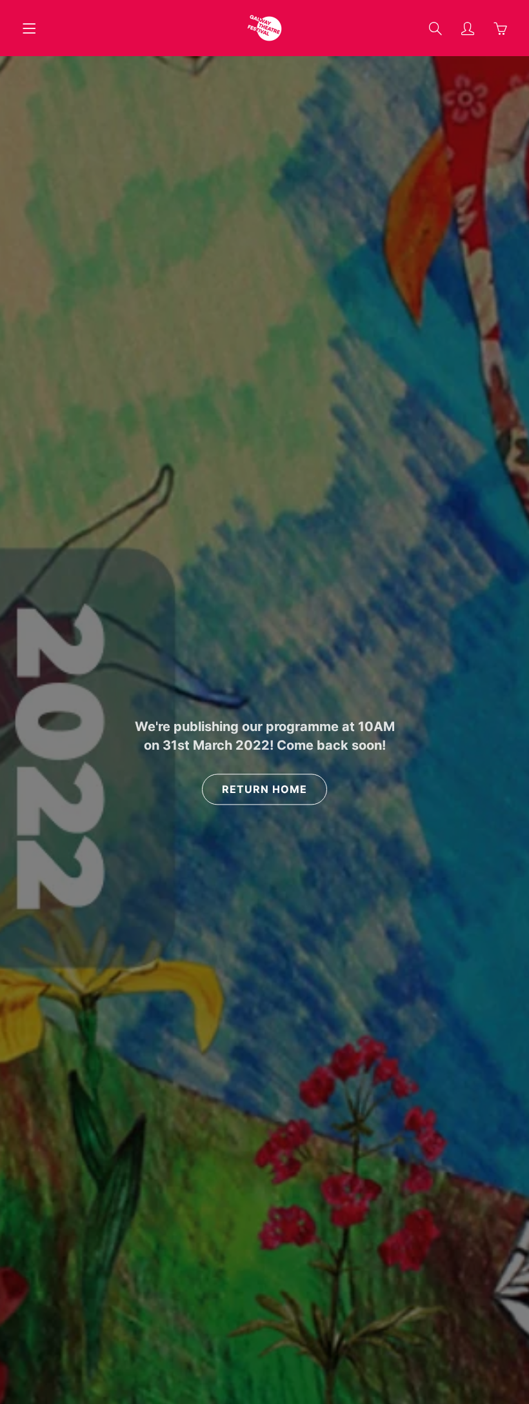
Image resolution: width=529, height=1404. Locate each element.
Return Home (264, 789)
